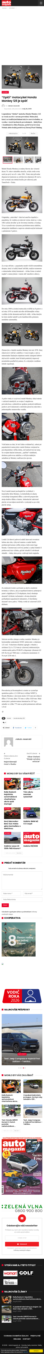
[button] (18, 160)
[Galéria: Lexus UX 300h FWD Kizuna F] (12, 838)
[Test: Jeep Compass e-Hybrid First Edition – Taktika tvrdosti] (22, 1039)
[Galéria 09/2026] (31, 838)
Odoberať (23, 1244)
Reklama (17, 1339)
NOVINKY (5, 92)
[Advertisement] (22, 33)
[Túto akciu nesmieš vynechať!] (31, 784)
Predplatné (35, 1336)
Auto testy (22, 1054)
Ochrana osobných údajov (16, 1336)
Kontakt (26, 1339)
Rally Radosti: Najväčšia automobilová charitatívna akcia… (27, 1298)
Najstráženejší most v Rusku (10, 763)
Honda (9, 718)
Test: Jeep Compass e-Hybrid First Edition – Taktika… (22, 1060)
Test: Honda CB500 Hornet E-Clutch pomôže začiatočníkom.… (26, 1317)
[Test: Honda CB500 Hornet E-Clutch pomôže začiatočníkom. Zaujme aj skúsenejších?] (11, 1111)
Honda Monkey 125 (19, 718)
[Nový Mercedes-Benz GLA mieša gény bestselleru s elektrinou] (12, 813)
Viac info (25, 1352)
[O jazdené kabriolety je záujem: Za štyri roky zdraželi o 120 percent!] (32, 1086)
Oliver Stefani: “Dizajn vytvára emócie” (33, 759)
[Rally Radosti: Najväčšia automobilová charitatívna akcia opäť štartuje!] (12, 784)
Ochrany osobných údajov (22, 1250)
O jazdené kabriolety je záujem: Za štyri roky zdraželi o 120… (27, 1308)
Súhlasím (36, 1351)
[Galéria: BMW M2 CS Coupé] (31, 813)
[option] (22, 1041)
